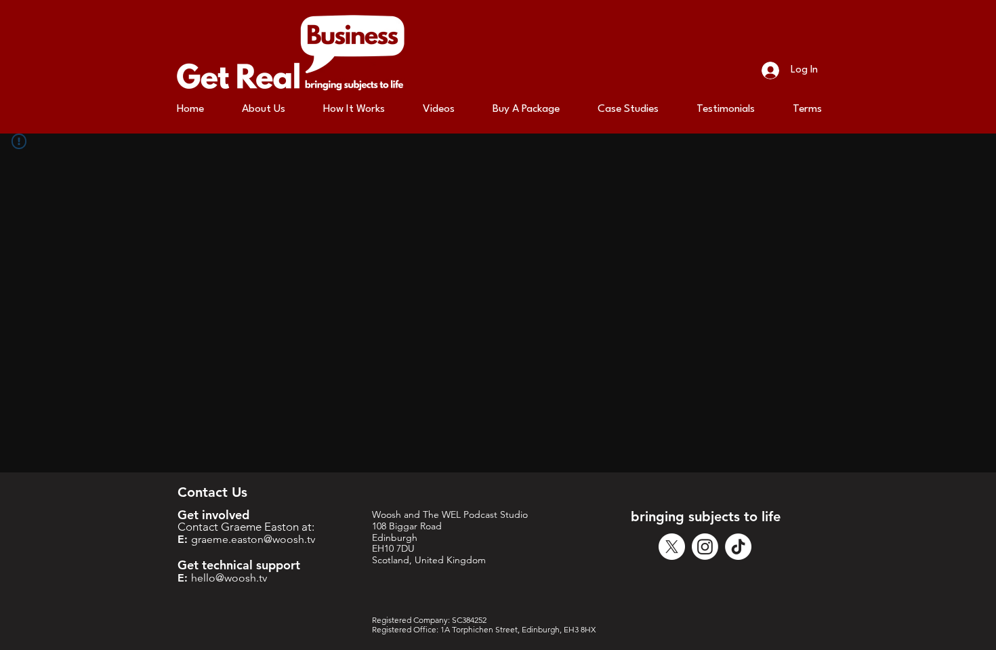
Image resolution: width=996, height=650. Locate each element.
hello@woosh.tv (229, 577)
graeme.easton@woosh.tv (253, 539)
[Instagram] (705, 546)
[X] (672, 546)
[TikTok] (738, 546)
